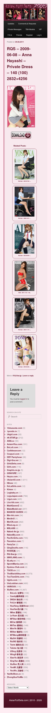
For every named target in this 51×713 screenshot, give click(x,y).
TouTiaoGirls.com (15, 576)
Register (29, 35)
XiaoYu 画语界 (16, 657)
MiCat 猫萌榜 (16, 622)
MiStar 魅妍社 (16, 631)
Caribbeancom (14, 450)
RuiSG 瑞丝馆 (16, 641)
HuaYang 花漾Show (19, 605)
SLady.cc (11, 560)
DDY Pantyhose (14, 457)
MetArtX (11, 518)
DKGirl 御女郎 (16, 599)
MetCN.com (12, 521)
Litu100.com (13, 502)
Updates (11, 23)
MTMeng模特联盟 (18, 635)
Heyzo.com (12, 476)
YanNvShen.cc (14, 673)
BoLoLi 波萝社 (17, 592)
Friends (19, 35)
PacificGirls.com (15, 537)
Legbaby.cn (12, 492)
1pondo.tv (12, 431)
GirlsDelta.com (14, 463)
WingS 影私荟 (16, 654)
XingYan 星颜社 (17, 660)
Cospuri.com (13, 453)
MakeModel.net (14, 508)
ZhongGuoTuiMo (15, 677)
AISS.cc (10, 440)
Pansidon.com (14, 541)
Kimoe (10, 489)
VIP (40, 29)
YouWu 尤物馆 (16, 670)
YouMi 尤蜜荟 (16, 667)
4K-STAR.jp (12, 437)
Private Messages (14, 29)
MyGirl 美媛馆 (16, 638)
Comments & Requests (27, 23)
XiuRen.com (13, 589)
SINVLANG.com (14, 557)
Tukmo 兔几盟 (16, 647)
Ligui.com (12, 499)
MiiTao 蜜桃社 (16, 625)
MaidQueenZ (13, 505)
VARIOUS (11, 586)
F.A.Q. (10, 35)
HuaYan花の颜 (16, 609)
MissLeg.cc (12, 524)
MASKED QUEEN (15, 512)
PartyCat (11, 544)
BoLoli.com (12, 447)
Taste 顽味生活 (17, 644)
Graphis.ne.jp (13, 470)
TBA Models (30, 29)
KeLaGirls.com (14, 486)
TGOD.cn (11, 570)
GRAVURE (12, 473)
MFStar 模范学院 (17, 618)
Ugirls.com (12, 579)
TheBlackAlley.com (16, 573)
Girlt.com (11, 466)
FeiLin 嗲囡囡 (16, 602)
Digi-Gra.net (13, 460)
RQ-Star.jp (17, 375)
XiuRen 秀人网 (17, 664)
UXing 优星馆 (16, 651)
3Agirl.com (12, 434)
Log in (39, 35)
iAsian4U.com (13, 479)
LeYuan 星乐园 (17, 615)
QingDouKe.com (15, 547)
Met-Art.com (13, 515)
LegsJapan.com (14, 495)
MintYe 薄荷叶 (16, 628)
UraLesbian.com (15, 583)
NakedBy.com (13, 534)
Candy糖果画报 (17, 596)
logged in (23, 399)
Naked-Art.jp (13, 531)
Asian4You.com (14, 444)
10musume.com (14, 427)
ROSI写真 (11, 550)
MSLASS (11, 528)
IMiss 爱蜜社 (16, 612)
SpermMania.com (15, 563)
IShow (10, 482)
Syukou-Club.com (15, 567)
